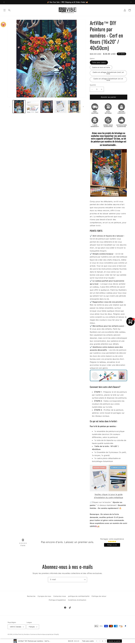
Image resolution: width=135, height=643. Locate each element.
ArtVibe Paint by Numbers (21, 634)
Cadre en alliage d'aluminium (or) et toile (108, 79)
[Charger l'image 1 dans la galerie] (19, 106)
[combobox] (89, 641)
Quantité (93, 85)
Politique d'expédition (57, 600)
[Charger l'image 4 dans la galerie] (60, 106)
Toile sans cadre (99, 63)
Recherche (31, 596)
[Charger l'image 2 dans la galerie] (32, 106)
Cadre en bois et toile (101, 67)
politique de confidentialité (78, 596)
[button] (4, 10)
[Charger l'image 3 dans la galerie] (46, 106)
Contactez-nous (59, 596)
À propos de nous (44, 596)
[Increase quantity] (105, 641)
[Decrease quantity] (100, 641)
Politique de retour (99, 596)
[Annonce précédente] (4, 2)
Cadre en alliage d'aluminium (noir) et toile (108, 73)
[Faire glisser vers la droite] (83, 106)
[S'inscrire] (84, 579)
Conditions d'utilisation (77, 600)
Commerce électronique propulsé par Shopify (44, 634)
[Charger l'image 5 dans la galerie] (74, 106)
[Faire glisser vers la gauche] (10, 106)
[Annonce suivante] (131, 2)
